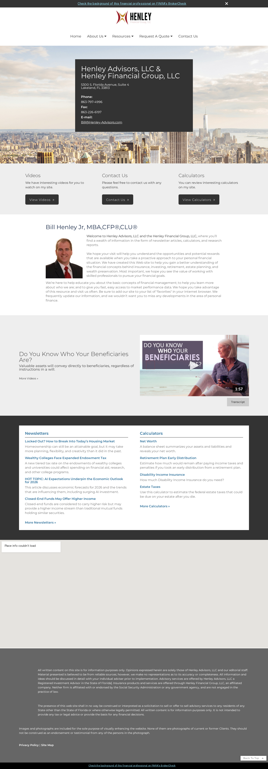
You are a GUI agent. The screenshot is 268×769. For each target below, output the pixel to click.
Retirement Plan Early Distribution (168, 458)
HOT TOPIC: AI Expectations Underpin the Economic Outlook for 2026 (74, 480)
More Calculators (155, 506)
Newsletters (36, 433)
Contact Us (188, 36)
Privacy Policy (29, 745)
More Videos (28, 378)
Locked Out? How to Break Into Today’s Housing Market (70, 441)
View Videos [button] (40, 200)
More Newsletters (40, 522)
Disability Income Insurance (162, 475)
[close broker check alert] (226, 3)
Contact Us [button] (115, 200)
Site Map (47, 745)
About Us (95, 36)
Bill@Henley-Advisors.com (101, 122)
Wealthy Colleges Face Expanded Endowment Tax (65, 458)
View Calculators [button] (197, 200)
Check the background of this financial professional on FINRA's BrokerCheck (132, 3)
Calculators (151, 433)
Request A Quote (154, 36)
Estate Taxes (150, 487)
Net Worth (148, 441)
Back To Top (251, 758)
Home (75, 36)
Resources (121, 36)
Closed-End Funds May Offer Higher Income (60, 499)
